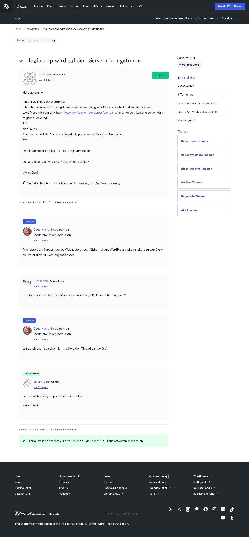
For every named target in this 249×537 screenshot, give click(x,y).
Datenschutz (22, 493)
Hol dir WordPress (230, 6)
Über (18, 476)
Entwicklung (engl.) (115, 487)
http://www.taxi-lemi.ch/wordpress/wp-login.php (88, 112)
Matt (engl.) (202, 482)
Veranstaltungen (158, 482)
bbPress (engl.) (204, 487)
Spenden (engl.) (160, 487)
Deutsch (54, 513)
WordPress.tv (113, 493)
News (18, 482)
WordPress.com (204, 476)
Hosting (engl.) (24, 487)
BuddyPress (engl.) (206, 493)
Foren (18, 18)
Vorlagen (64, 493)
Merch (154, 493)
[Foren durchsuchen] (53, 40)
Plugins (63, 487)
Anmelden (81, 183)
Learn (107, 476)
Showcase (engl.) (70, 476)
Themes (64, 482)
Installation (32, 28)
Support (109, 482)
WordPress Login (189, 64)
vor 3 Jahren (46, 80)
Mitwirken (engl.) (159, 476)
